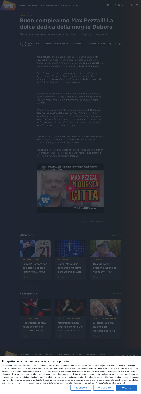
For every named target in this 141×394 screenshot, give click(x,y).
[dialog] (70, 375)
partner (16, 365)
